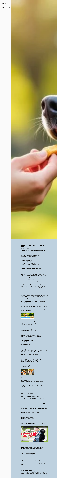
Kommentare (27, 248)
